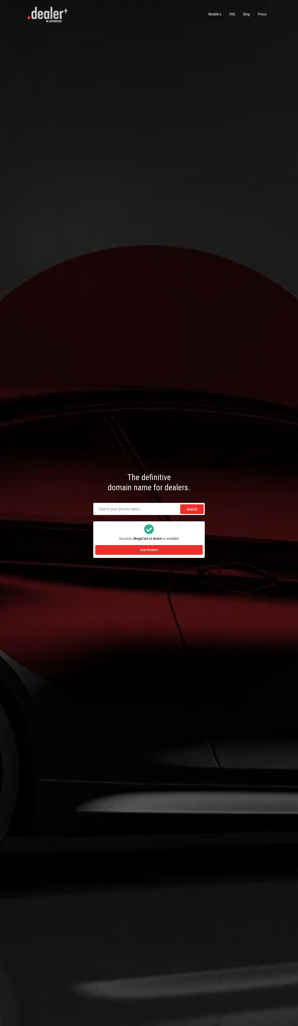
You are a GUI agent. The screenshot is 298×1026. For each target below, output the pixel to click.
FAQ (232, 14)
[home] (47, 14)
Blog (246, 14)
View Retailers (149, 550)
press (262, 14)
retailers (214, 14)
